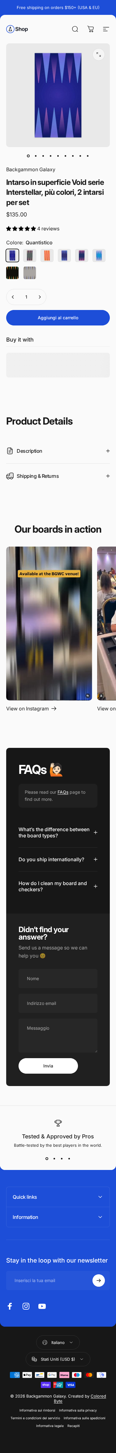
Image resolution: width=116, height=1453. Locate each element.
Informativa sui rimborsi (37, 1410)
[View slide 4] (69, 1159)
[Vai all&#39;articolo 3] (43, 155)
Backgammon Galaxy (30, 169)
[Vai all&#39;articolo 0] (28, 155)
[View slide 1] (47, 1159)
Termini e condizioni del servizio (35, 1418)
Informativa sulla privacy (78, 1410)
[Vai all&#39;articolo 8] (80, 155)
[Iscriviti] (98, 1280)
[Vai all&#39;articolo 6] (65, 155)
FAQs (63, 792)
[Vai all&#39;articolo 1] (36, 155)
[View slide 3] (62, 1159)
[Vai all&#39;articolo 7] (73, 155)
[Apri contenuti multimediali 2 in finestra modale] (98, 54)
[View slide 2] (54, 1159)
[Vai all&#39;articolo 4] (50, 155)
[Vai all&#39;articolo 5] (58, 155)
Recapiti (73, 1426)
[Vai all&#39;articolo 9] (88, 155)
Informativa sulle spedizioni (84, 1418)
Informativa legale (50, 1426)
